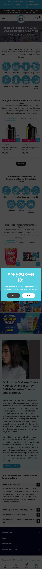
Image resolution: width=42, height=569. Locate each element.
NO (28, 296)
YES (13, 296)
